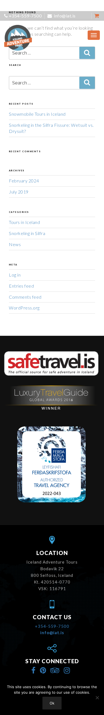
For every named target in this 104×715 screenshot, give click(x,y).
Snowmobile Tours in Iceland (37, 114)
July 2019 (19, 191)
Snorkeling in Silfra (27, 233)
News (15, 244)
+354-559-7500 (25, 15)
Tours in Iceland (24, 222)
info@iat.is (64, 15)
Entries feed (21, 285)
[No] (97, 697)
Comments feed (25, 297)
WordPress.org (24, 307)
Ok (52, 703)
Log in (15, 274)
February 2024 (24, 180)
